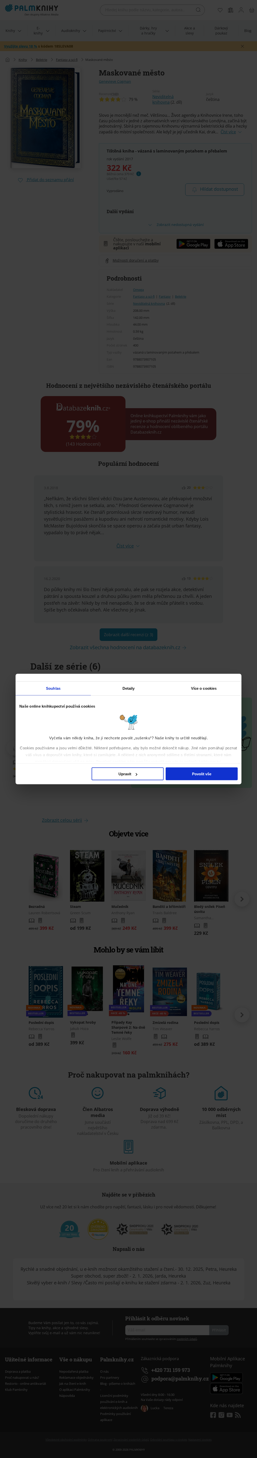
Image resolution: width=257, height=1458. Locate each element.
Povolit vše (201, 774)
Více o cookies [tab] (204, 688)
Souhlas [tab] (53, 688)
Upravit (124, 774)
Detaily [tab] (128, 688)
